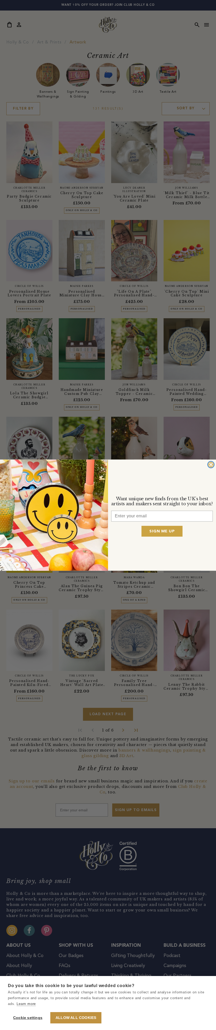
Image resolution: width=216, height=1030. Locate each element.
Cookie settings (27, 1018)
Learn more (26, 1004)
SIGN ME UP (161, 531)
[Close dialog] (211, 464)
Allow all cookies (76, 1018)
